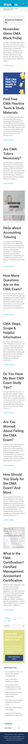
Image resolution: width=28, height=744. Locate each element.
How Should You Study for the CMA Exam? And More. (13, 483)
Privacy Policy (8, 738)
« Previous (6, 618)
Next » (9, 621)
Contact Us (19, 740)
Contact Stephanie (8, 734)
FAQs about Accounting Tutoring (12, 232)
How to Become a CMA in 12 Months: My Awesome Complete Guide (13, 674)
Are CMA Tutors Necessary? (12, 153)
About (15, 734)
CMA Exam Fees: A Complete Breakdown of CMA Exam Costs (14, 702)
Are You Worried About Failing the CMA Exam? (13, 431)
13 (5, 621)
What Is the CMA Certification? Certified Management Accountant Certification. (13, 566)
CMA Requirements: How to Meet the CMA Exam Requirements (13, 694)
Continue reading (8, 65)
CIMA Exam (21, 734)
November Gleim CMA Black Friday (12, 33)
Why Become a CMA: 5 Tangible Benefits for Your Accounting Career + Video (13, 687)
